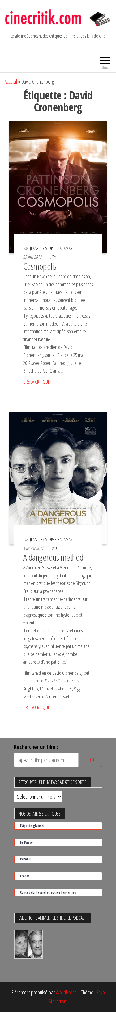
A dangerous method (53, 557)
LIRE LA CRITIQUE (36, 381)
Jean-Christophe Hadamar (51, 248)
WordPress (66, 992)
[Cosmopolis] (58, 186)
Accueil (11, 81)
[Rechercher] (92, 760)
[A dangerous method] (58, 477)
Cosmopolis (39, 266)
